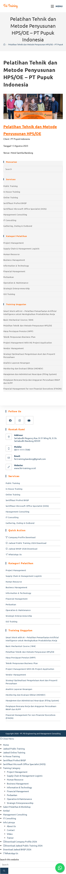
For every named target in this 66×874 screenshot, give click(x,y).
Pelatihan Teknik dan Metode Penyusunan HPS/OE (27, 325)
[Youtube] (29, 420)
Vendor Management (13, 348)
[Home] (4, 44)
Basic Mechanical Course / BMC (18, 319)
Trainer (10, 837)
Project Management (13, 243)
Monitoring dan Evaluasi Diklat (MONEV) (23, 368)
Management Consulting (15, 214)
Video (10, 833)
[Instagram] (20, 420)
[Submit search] (4, 871)
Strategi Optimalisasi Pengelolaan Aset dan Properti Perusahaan (29, 355)
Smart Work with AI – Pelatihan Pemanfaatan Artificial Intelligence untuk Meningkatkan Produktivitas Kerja (30, 312)
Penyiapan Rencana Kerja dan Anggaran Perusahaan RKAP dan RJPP (31, 381)
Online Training (10, 197)
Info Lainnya (9, 822)
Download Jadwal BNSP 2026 (17, 849)
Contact (11, 830)
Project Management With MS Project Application (27, 342)
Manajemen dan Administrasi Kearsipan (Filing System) (30, 374)
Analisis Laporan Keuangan (16, 362)
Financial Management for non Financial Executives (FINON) (32, 388)
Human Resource (11, 254)
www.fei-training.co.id (25, 468)
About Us (11, 826)
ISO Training (9, 294)
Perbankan (8, 277)
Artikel (6, 810)
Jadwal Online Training (14, 752)
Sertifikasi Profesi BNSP (15, 203)
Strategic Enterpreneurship (16, 288)
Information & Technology (16, 265)
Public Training (10, 186)
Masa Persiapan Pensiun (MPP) (18, 331)
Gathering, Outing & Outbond (17, 226)
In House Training (11, 191)
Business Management (14, 260)
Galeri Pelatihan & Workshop (17, 806)
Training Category (11, 768)
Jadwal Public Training (14, 748)
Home (6, 744)
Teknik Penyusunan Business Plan (19, 337)
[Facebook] (10, 420)
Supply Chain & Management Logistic (21, 248)
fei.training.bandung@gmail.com (30, 458)
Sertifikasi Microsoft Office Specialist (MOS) (25, 208)
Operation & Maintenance (15, 282)
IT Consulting (9, 220)
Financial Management (14, 271)
